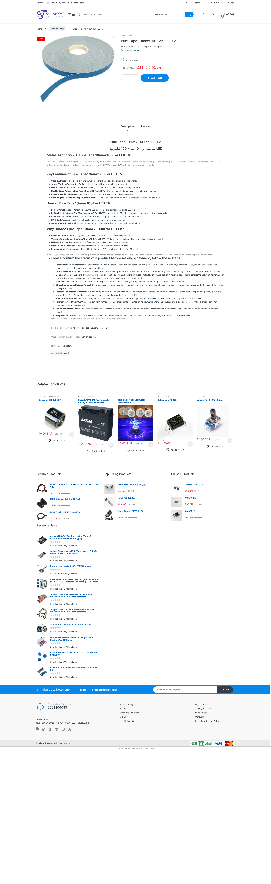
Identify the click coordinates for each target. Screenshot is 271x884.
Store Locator (194, 3)
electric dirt (142, 748)
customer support (216, 275)
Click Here (67, 346)
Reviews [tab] (146, 126)
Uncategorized (57, 28)
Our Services (201, 713)
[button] (114, 37)
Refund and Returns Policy (207, 721)
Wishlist (123, 708)
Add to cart (156, 78)
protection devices (125, 748)
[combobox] (116, 14)
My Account (200, 704)
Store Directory (126, 704)
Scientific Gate (45, 743)
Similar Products (89, 337)
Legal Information (128, 721)
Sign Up (225, 689)
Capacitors (43, 396)
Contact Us (200, 717)
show (66, 353)
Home (39, 28)
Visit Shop (124, 717)
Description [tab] (127, 126)
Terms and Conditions (129, 713)
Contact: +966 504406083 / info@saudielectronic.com (60, 3)
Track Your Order (215, 3)
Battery (81, 396)
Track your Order (203, 708)
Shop (232, 3)
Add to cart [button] (71, 434)
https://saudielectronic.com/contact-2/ (90, 328)
